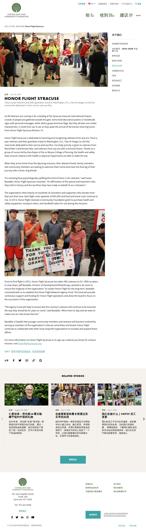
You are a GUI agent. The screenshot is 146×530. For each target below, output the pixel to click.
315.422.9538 (25, 505)
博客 (57, 410)
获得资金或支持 (92, 488)
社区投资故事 (38, 351)
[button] (92, 4)
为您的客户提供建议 (94, 491)
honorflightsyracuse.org (29, 343)
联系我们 (22, 511)
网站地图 (133, 525)
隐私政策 (121, 525)
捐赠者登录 (103, 4)
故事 (6, 94)
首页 (6, 26)
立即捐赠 (81, 4)
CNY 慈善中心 (127, 4)
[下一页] (143, 419)
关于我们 (12, 26)
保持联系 (93, 514)
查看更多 (73, 459)
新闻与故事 (20, 26)
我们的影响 (118, 488)
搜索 (139, 4)
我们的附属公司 (119, 491)
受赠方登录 (114, 4)
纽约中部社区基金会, (21, 351)
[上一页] (2, 419)
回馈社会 (89, 484)
